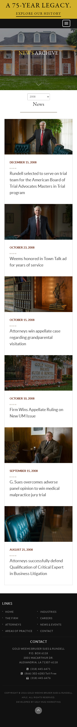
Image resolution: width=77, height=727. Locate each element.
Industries (48, 611)
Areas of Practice (18, 631)
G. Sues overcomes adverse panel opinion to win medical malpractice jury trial (35, 488)
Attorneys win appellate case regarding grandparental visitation (35, 337)
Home (9, 611)
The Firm (11, 618)
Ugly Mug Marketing (47, 702)
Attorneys (13, 624)
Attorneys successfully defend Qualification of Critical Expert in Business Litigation (36, 567)
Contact (46, 631)
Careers (46, 618)
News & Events (50, 624)
